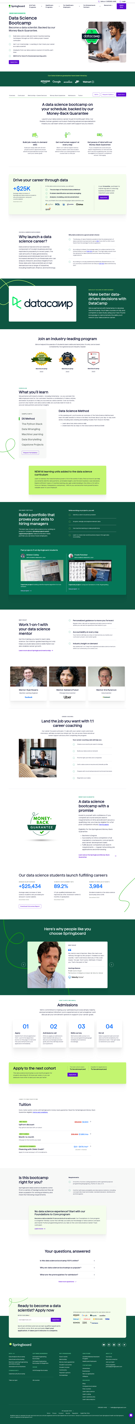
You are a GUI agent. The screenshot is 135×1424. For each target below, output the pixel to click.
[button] (131, 1415)
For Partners (87, 1365)
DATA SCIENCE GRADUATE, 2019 (36, 557)
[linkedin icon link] (119, 1346)
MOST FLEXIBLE (24, 1134)
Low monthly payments (27, 1146)
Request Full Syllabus (30, 452)
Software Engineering (40, 1353)
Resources (86, 1380)
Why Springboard (65, 1353)
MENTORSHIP (23, 620)
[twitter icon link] (124, 1346)
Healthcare (86, 1353)
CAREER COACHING (67, 716)
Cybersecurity (14, 1370)
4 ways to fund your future (28, 1099)
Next (111, 964)
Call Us (96, 94)
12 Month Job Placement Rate (64, 881)
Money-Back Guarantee (17, 13)
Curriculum (23, 388)
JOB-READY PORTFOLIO (26, 510)
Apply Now (121, 6)
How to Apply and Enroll (67, 1000)
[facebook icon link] (114, 1346)
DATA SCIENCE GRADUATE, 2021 (83, 557)
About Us (109, 1353)
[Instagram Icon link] (109, 1346)
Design (35, 1367)
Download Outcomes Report (30, 906)
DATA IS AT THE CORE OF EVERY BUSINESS (101, 289)
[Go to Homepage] (17, 7)
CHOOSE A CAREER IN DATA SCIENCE (29, 232)
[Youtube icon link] (104, 1346)
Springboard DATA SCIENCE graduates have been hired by (92, 1312)
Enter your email (23, 1315)
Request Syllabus (108, 94)
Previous (23, 964)
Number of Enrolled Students (99, 881)
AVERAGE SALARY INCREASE (27, 881)
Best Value (23, 1121)
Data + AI (11, 1353)
